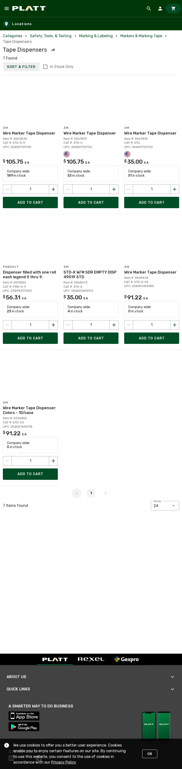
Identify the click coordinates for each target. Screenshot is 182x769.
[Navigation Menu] (6, 8)
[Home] (29, 8)
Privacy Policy (63, 762)
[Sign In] (160, 8)
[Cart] (173, 8)
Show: (158, 501)
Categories (12, 36)
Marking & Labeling (96, 36)
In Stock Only (61, 66)
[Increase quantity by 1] (53, 189)
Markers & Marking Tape (141, 36)
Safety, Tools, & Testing (51, 36)
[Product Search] (149, 8)
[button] (53, 49)
